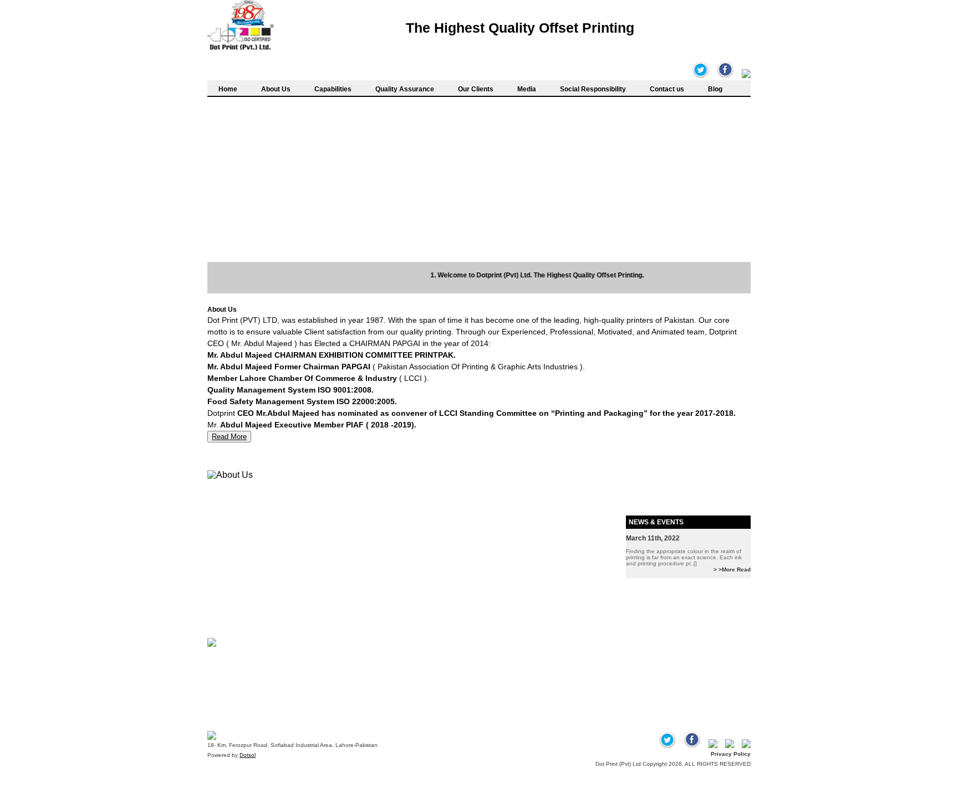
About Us (276, 89)
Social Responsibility (593, 89)
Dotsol (248, 755)
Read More (229, 436)
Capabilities (332, 89)
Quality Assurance (404, 89)
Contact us (667, 89)
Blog (715, 89)
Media (526, 89)
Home (227, 89)
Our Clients (475, 89)
